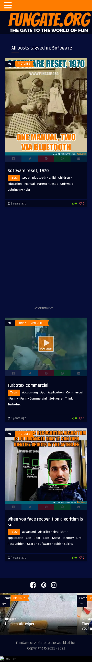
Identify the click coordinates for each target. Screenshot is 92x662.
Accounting (30, 392)
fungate (10, 619)
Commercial (74, 392)
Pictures (24, 63)
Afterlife (44, 532)
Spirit (57, 544)
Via (28, 190)
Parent (42, 184)
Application (56, 392)
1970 (26, 178)
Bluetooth (39, 178)
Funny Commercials (31, 323)
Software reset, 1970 (28, 170)
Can (28, 538)
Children (64, 178)
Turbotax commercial (28, 385)
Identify (68, 538)
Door (37, 538)
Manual (29, 184)
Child (52, 178)
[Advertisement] (46, 260)
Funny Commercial (33, 399)
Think (69, 399)
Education (15, 184)
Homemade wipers (20, 624)
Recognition (16, 544)
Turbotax (14, 404)
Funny (13, 399)
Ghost (56, 538)
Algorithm (59, 532)
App (42, 392)
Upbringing (15, 190)
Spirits (68, 544)
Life (79, 538)
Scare (31, 544)
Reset (54, 184)
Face (46, 538)
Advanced (29, 532)
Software (67, 184)
